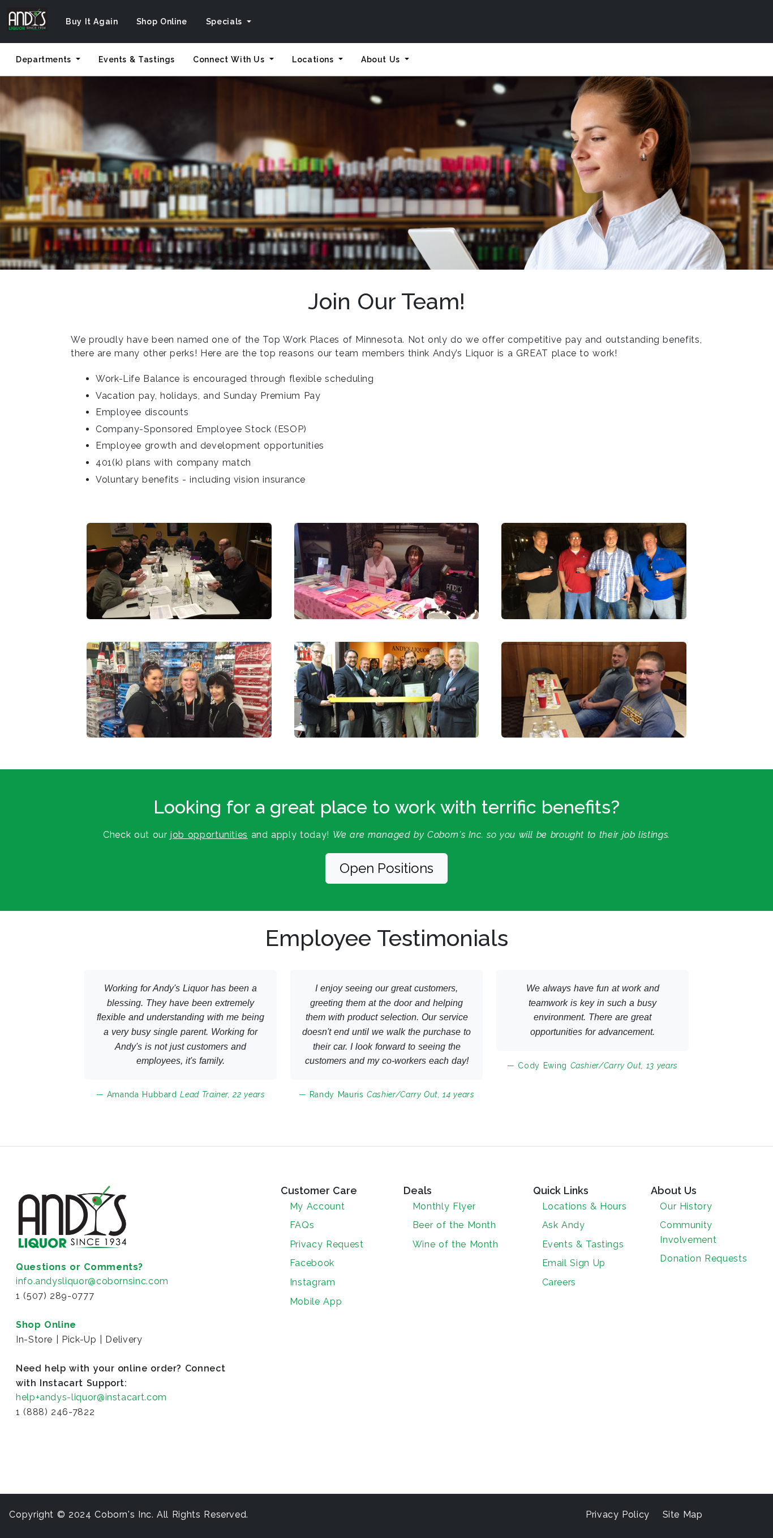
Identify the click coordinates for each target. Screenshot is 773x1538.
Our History (686, 1206)
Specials (225, 21)
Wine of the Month (456, 1244)
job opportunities (209, 834)
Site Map (683, 1514)
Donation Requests (703, 1258)
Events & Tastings (136, 59)
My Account (317, 1206)
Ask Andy (563, 1225)
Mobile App (316, 1301)
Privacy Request (327, 1244)
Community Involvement (688, 1232)
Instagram (313, 1282)
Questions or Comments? (79, 1267)
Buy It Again (92, 21)
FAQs (302, 1225)
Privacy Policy (618, 1514)
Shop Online (161, 21)
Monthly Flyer (444, 1206)
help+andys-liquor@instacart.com (91, 1397)
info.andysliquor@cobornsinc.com (92, 1281)
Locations (314, 59)
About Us (382, 59)
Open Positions (386, 868)
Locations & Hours (584, 1206)
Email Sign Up (573, 1263)
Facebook (312, 1263)
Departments (45, 59)
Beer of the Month (454, 1225)
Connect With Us (230, 59)
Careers (559, 1282)
